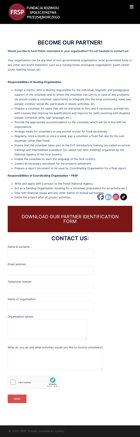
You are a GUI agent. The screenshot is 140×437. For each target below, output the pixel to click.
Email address (17, 264)
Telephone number (20, 281)
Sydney (59, 431)
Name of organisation (22, 299)
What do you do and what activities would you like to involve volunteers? (55, 347)
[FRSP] (34, 11)
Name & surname (19, 246)
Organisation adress (20, 316)
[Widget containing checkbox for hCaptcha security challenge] (33, 382)
